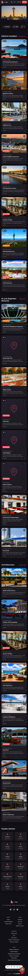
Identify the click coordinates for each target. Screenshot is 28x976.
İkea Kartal (6, 550)
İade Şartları (14, 958)
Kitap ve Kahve (7, 484)
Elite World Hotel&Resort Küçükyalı (13, 326)
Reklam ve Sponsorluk (14, 939)
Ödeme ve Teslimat (14, 955)
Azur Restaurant (7, 685)
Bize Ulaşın (14, 937)
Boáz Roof (6, 750)
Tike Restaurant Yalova (9, 188)
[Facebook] (10, 909)
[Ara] (14, 2)
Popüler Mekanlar (8, 921)
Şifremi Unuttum (20, 925)
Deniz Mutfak (6, 453)
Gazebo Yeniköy (7, 220)
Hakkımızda (14, 933)
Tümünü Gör (22, 36)
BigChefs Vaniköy (8, 93)
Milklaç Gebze (7, 389)
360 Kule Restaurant (9, 251)
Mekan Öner (8, 923)
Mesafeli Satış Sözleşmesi (14, 953)
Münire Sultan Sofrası (9, 590)
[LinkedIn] (17, 909)
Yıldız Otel (6, 421)
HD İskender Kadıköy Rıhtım (11, 517)
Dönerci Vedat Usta (8, 814)
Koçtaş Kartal (6, 783)
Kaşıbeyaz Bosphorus (9, 717)
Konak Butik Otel (7, 358)
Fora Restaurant (7, 283)
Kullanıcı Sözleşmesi (14, 949)
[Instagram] (14, 909)
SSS (14, 935)
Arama (8, 919)
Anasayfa (20, 919)
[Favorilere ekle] (24, 41)
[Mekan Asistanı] (22, 970)
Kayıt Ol (24, 1)
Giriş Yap (19, 1)
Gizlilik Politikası (14, 951)
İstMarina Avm (7, 125)
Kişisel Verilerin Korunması (14, 960)
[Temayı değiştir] (11, 2)
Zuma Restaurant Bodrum (10, 62)
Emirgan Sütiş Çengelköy (10, 622)
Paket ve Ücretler (14, 942)
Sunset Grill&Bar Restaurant (11, 156)
